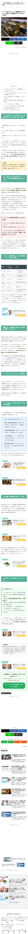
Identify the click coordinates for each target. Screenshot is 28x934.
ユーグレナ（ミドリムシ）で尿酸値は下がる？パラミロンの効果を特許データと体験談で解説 (7, 920)
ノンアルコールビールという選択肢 (11, 104)
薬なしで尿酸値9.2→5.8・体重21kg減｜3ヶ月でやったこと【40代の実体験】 (20, 919)
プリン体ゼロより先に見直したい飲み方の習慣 (14, 106)
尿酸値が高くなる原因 (7, 693)
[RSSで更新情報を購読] (20, 742)
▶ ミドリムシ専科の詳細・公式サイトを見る (14, 685)
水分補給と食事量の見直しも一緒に (11, 107)
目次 (12, 86)
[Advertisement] (14, 69)
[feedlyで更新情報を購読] (7, 742)
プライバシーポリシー (20, 924)
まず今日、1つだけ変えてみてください (12, 109)
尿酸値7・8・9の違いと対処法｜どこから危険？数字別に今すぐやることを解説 (7, 926)
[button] (18, 42)
